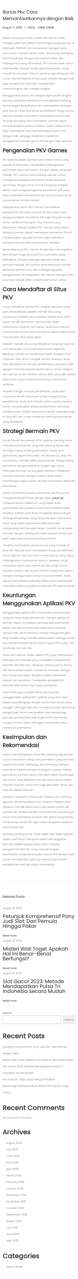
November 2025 (16, 1201)
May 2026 (12, 1162)
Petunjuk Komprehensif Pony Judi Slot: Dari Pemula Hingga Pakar (39, 921)
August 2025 (14, 1221)
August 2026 (14, 1143)
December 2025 (16, 1195)
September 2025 (16, 1214)
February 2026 (15, 1182)
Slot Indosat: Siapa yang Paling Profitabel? (29, 1079)
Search (7, 1013)
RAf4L (31, 27)
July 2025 (12, 1227)
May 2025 (12, 1240)
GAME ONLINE (46, 27)
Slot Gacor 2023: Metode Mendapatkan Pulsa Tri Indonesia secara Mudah (34, 986)
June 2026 (12, 1156)
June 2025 (12, 1234)
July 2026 (12, 1149)
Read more (10, 935)
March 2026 (13, 1175)
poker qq (57, 498)
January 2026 (14, 1188)
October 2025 (15, 1208)
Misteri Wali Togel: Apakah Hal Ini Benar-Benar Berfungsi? (35, 953)
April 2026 (12, 1169)
